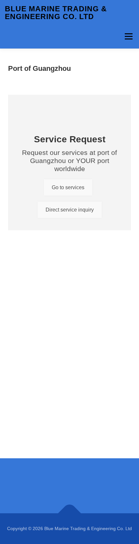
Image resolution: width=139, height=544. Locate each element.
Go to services (68, 187)
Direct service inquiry (70, 209)
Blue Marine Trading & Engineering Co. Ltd (56, 13)
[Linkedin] (69, 486)
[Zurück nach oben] (69, 513)
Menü (128, 36)
